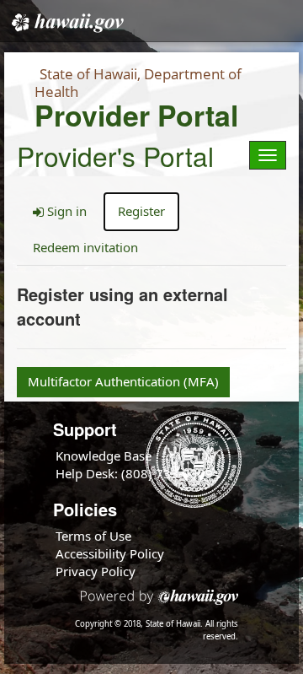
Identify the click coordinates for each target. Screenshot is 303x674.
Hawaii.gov (66, 22)
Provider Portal (136, 115)
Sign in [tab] (65, 210)
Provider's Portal (115, 153)
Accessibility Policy (110, 553)
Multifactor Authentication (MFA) (123, 381)
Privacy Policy (96, 571)
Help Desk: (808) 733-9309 (134, 473)
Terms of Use (93, 535)
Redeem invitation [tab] (85, 247)
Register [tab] (141, 210)
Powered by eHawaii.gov (159, 603)
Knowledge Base (104, 455)
